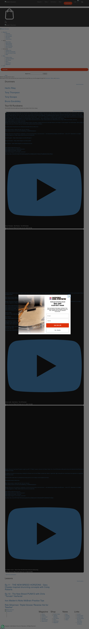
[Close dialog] (69, 296)
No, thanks (58, 330)
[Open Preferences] (2, 626)
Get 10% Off (57, 325)
